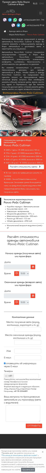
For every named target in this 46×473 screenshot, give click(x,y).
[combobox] (9, 376)
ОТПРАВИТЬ (34, 426)
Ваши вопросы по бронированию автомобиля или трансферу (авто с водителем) (22, 400)
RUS (35, 4)
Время (7, 273)
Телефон (8, 371)
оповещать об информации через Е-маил (20, 365)
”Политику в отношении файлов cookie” (19, 455)
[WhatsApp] (15, 20)
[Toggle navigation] (40, 13)
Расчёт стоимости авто (24, 167)
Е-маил (7, 358)
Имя (9, 351)
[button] (44, 113)
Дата (7, 262)
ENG (41, 4)
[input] (17, 267)
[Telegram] (10, 20)
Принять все (28, 470)
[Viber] (4, 20)
